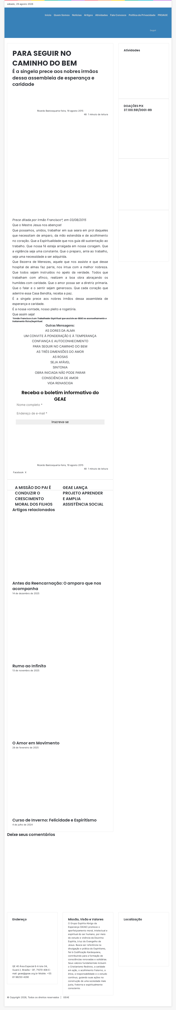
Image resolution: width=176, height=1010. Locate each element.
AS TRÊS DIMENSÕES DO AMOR (60, 351)
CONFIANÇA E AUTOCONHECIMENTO (60, 341)
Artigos (88, 15)
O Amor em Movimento (35, 743)
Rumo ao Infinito (29, 666)
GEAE (66, 997)
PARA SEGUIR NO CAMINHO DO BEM (60, 346)
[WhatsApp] (6, 1001)
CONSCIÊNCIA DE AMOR (60, 378)
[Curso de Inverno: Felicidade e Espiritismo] (45, 815)
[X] (5, 1001)
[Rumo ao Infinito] (45, 661)
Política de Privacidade (142, 15)
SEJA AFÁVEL (60, 362)
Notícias (77, 15)
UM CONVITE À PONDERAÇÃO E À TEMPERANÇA (60, 336)
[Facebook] (4, 1001)
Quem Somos (62, 15)
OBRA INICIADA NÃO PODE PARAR (60, 372)
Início (48, 15)
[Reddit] (29, 472)
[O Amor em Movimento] (45, 738)
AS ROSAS (60, 357)
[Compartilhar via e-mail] (30, 472)
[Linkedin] (27, 472)
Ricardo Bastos (45, 110)
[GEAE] (11, 22)
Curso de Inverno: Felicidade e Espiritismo (54, 820)
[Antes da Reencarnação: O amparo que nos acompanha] (45, 578)
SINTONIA (60, 367)
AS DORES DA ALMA (60, 330)
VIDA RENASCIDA (60, 383)
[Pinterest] (28, 472)
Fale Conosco (118, 15)
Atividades (101, 15)
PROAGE (163, 15)
